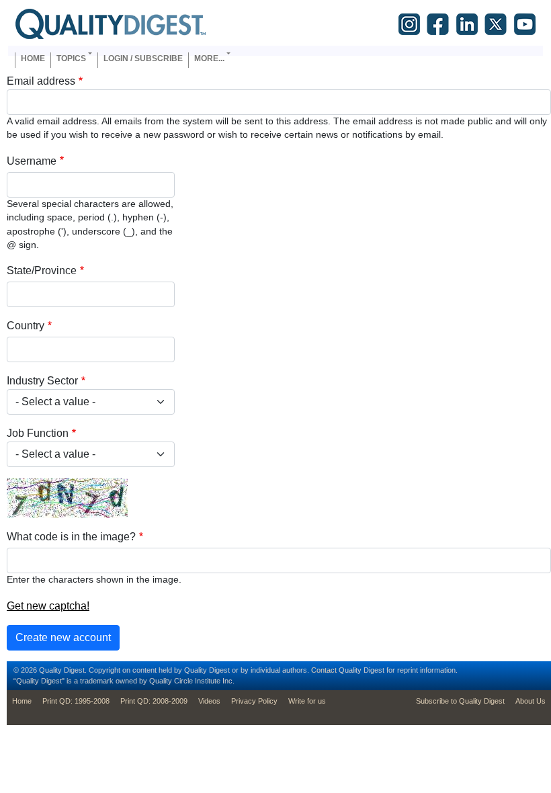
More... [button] (209, 58)
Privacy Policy (254, 701)
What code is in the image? (71, 536)
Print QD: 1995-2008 (76, 701)
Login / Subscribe (143, 58)
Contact (324, 670)
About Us (530, 701)
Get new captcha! (48, 606)
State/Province (42, 270)
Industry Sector (42, 380)
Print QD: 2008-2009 (153, 701)
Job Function (38, 433)
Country (25, 325)
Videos (209, 701)
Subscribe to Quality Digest (460, 701)
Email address (41, 81)
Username (31, 161)
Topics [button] (71, 58)
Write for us (307, 701)
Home (33, 58)
